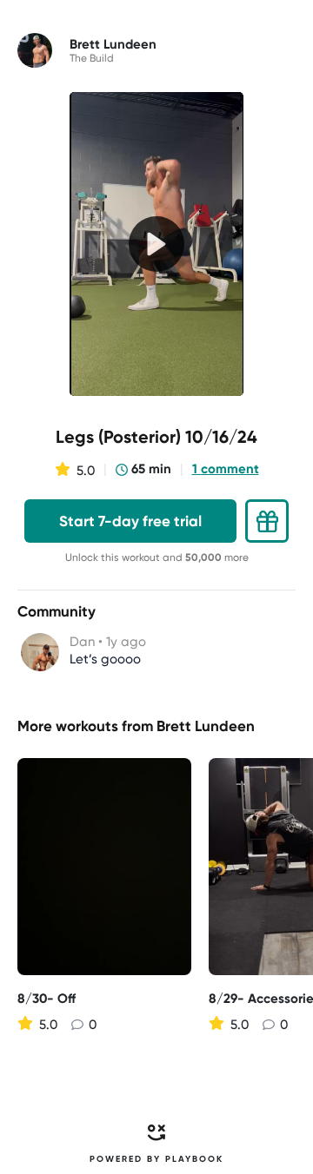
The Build (92, 58)
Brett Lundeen (205, 726)
